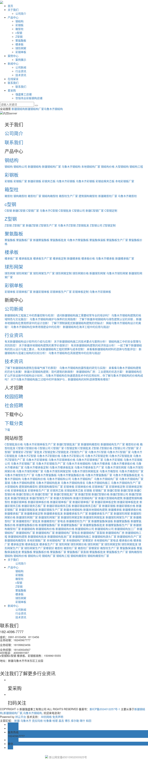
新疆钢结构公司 (84, 529)
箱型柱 (19, 29)
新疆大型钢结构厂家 (85, 498)
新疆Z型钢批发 (20, 498)
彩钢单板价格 (83, 486)
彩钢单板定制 (80, 291)
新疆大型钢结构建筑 (110, 498)
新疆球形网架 (97, 273)
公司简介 (20, 13)
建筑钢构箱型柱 (88, 196)
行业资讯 (20, 71)
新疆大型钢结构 (63, 498)
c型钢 (18, 33)
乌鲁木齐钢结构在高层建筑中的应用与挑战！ (76, 353)
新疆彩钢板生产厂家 (51, 509)
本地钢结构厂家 (90, 166)
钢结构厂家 (49, 556)
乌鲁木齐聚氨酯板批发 (126, 475)
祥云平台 (20, 717)
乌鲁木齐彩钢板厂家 (23, 463)
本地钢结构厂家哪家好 (79, 540)
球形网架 (20, 48)
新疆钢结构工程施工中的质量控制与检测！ (30, 315)
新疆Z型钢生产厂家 (41, 498)
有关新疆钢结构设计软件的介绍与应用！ (29, 341)
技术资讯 (20, 75)
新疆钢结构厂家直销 (93, 533)
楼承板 (19, 44)
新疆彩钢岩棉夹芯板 (59, 506)
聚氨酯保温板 (97, 240)
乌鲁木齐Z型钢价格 (48, 456)
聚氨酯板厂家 (24, 240)
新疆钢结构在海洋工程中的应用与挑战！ (87, 327)
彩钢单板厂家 (24, 291)
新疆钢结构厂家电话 (68, 533)
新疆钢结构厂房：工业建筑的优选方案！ (100, 371)
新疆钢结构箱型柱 (15, 540)
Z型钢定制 (109, 225)
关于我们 (13, 10)
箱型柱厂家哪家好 (88, 548)
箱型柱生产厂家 (68, 196)
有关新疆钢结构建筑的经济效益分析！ (94, 345)
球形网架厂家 (24, 273)
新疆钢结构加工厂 (125, 529)
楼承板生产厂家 (42, 258)
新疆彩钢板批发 (28, 509)
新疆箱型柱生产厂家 (78, 521)
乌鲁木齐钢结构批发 (48, 483)
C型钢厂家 (32, 210)
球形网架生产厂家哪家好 (39, 548)
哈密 (55, 720)
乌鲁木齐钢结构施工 (98, 483)
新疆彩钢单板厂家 (61, 502)
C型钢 (8, 210)
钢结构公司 (20, 166)
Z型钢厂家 (19, 225)
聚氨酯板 (20, 40)
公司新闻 (20, 67)
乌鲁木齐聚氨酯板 (78, 240)
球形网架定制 (64, 273)
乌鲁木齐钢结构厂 (82, 479)
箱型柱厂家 (34, 196)
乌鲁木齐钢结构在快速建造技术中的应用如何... (73, 375)
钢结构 (19, 21)
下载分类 (14, 423)
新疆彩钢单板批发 (128, 502)
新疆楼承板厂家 (124, 258)
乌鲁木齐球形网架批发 (85, 471)
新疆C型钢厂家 (95, 210)
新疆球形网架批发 (94, 517)
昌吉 (61, 720)
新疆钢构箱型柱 (90, 444)
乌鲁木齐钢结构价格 (34, 479)
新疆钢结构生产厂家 (113, 444)
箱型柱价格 (132, 444)
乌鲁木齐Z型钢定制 (96, 456)
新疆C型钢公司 (25, 494)
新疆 (17, 720)
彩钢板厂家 (20, 181)
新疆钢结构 (18, 109)
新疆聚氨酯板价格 (27, 525)
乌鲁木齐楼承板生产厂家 (89, 467)
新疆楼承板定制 (33, 513)
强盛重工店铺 (23, 94)
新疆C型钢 (19, 210)
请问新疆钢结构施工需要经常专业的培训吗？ (84, 315)
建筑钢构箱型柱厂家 (51, 486)
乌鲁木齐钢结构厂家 (106, 479)
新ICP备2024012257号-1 (105, 709)
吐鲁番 (48, 720)
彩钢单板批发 (19, 490)
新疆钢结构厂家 (34, 109)
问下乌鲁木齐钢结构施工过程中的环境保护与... (39, 379)
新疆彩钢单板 (41, 291)
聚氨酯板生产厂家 (117, 240)
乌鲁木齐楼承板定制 (36, 467)
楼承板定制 (59, 258)
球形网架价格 (80, 273)
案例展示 (20, 60)
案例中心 (13, 56)
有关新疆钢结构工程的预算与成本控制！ (61, 349)
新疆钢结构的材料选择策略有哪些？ (89, 379)
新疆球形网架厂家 (27, 517)
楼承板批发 (25, 258)
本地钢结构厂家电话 (106, 540)
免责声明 (57, 717)
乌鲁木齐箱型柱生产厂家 (19, 475)
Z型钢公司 (96, 225)
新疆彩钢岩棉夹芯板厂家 (86, 506)
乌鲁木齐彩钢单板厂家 (89, 459)
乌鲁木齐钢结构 (53, 109)
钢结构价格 (107, 166)
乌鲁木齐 (25, 720)
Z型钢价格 (106, 448)
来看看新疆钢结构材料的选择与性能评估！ (112, 349)
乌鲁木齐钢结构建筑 (23, 483)
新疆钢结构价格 (45, 529)
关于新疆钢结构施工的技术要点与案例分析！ (81, 341)
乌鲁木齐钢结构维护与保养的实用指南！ (54, 319)
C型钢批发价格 (14, 444)
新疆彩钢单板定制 (105, 502)
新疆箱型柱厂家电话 (53, 521)
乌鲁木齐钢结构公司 (59, 479)
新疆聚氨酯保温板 (102, 521)
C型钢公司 (78, 210)
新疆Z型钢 (32, 225)
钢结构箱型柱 (50, 196)
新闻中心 (13, 63)
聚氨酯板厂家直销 (78, 552)
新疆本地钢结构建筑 (95, 509)
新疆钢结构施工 (81, 536)
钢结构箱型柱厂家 (98, 556)
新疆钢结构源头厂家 (104, 536)
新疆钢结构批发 (37, 536)
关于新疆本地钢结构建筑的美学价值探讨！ (44, 345)
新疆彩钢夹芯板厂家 (34, 506)
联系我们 (13, 83)
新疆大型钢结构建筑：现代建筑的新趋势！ (50, 371)
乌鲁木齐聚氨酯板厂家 (98, 475)
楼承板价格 (88, 258)
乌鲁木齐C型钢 (49, 210)
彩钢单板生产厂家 (61, 291)
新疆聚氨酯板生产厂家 (119, 525)
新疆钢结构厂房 (115, 533)
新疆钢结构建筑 (17, 536)
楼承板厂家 (11, 258)
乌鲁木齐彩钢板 (65, 181)
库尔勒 (75, 720)
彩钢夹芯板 (49, 181)
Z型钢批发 (83, 225)
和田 (88, 720)
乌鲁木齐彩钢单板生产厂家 (40, 444)
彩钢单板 (20, 52)
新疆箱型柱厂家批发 (28, 521)
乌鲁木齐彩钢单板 (100, 291)
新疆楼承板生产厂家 (76, 513)
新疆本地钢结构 (73, 509)
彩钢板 (19, 25)
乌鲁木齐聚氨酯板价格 (70, 475)
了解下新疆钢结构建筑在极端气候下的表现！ (32, 368)
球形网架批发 (129, 544)
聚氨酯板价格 (41, 552)
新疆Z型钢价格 (100, 494)
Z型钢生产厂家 (48, 225)
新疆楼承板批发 (53, 513)
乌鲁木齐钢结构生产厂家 (126, 483)
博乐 (67, 720)
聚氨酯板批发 (58, 240)
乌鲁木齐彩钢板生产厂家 (51, 463)
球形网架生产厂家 (44, 273)
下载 (7, 429)
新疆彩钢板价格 (125, 506)
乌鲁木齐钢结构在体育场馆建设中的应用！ (36, 327)
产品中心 (13, 17)
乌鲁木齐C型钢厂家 (119, 452)
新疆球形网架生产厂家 (119, 517)
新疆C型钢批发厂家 (68, 444)
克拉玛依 (37, 720)
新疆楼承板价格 (132, 509)
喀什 (82, 720)
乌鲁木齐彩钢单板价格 (61, 459)
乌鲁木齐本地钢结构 (78, 463)
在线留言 (13, 79)
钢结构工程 (136, 166)
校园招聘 (14, 396)
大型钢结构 (122, 166)
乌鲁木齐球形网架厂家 (29, 471)
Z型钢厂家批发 (33, 452)
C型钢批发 (65, 210)
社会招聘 (14, 405)
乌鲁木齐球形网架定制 (57, 471)
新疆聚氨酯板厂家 (49, 525)
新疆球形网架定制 (71, 517)
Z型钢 (19, 36)
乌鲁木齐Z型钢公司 (72, 456)
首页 (10, 6)
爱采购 (12, 90)
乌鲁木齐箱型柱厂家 (131, 471)
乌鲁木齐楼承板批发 (61, 467)
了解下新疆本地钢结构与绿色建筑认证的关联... (107, 319)
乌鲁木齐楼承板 (105, 258)
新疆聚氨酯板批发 (94, 525)
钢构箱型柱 (20, 196)
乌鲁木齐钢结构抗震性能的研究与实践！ (83, 368)
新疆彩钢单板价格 (38, 502)
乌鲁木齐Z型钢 (67, 225)
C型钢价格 (30, 448)
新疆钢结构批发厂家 (59, 536)
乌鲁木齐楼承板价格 (123, 463)
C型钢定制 (110, 210)
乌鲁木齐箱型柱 (127, 196)
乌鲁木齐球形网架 (117, 273)
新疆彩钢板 (34, 181)
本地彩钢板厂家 (124, 181)
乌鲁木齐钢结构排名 (73, 483)
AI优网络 (46, 717)
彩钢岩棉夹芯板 (105, 181)
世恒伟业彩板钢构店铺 (28, 98)
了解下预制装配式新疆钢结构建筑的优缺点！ (78, 323)
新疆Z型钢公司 (119, 494)
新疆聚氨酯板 (41, 240)
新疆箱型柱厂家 (107, 196)
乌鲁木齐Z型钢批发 (120, 456)
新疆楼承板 (74, 258)
